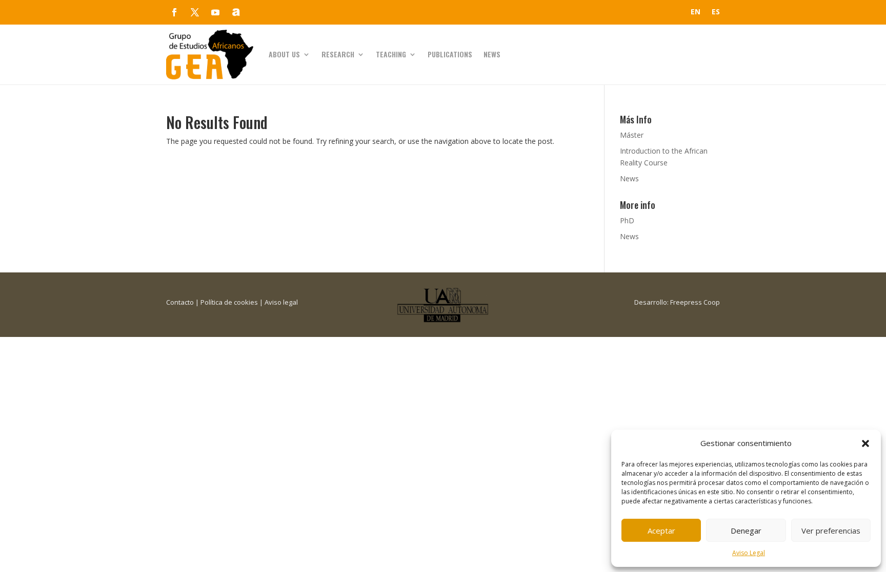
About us (284, 54)
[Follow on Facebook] (174, 12)
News (492, 54)
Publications (450, 54)
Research (337, 54)
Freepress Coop (695, 302)
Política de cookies (229, 302)
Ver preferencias (830, 530)
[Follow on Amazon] (236, 12)
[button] (865, 443)
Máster (631, 135)
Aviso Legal (748, 552)
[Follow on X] (195, 12)
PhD (627, 220)
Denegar (746, 530)
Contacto (180, 302)
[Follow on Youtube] (215, 12)
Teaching (391, 54)
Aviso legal (281, 302)
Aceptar (661, 530)
